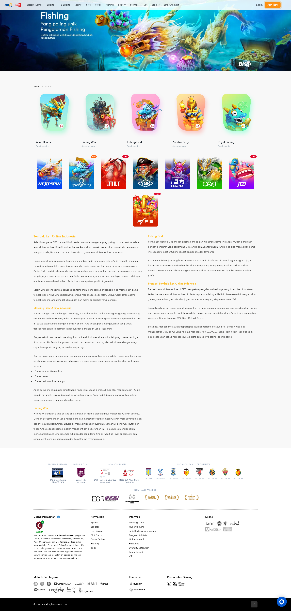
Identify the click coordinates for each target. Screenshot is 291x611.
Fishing (110, 4)
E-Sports (65, 4)
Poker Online (98, 539)
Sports (50, 4)
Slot (88, 4)
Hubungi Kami (136, 526)
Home (37, 86)
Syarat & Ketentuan (139, 547)
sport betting (225, 336)
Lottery (122, 4)
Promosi (134, 4)
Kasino (78, 4)
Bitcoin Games (34, 4)
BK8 (55, 242)
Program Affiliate (138, 535)
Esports (95, 526)
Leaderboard (136, 552)
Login (259, 4)
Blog (154, 4)
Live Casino (97, 531)
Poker (98, 4)
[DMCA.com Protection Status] (228, 529)
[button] (282, 602)
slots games (197, 336)
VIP (145, 4)
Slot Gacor (96, 535)
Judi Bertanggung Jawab (142, 531)
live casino (211, 336)
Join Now (272, 4)
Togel (94, 547)
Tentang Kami (136, 522)
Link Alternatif (171, 4)
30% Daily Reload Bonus (190, 318)
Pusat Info (134, 543)
